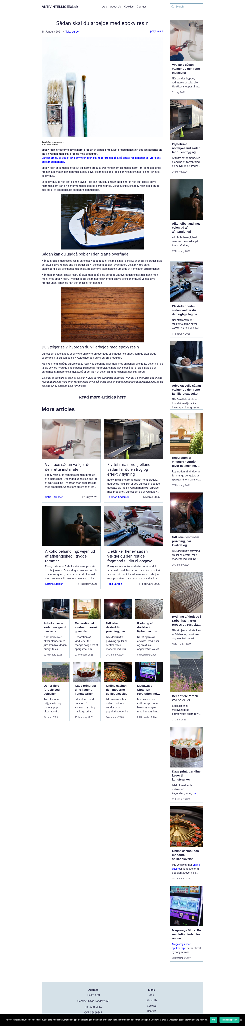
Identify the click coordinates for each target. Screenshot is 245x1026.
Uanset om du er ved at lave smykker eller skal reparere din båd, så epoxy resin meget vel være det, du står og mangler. (101, 159)
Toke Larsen (73, 31)
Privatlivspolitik (229, 1019)
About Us (115, 6)
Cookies (129, 6)
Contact (141, 6)
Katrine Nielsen (54, 583)
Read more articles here (102, 397)
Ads (104, 6)
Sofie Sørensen (54, 497)
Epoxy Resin (156, 31)
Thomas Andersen (118, 497)
